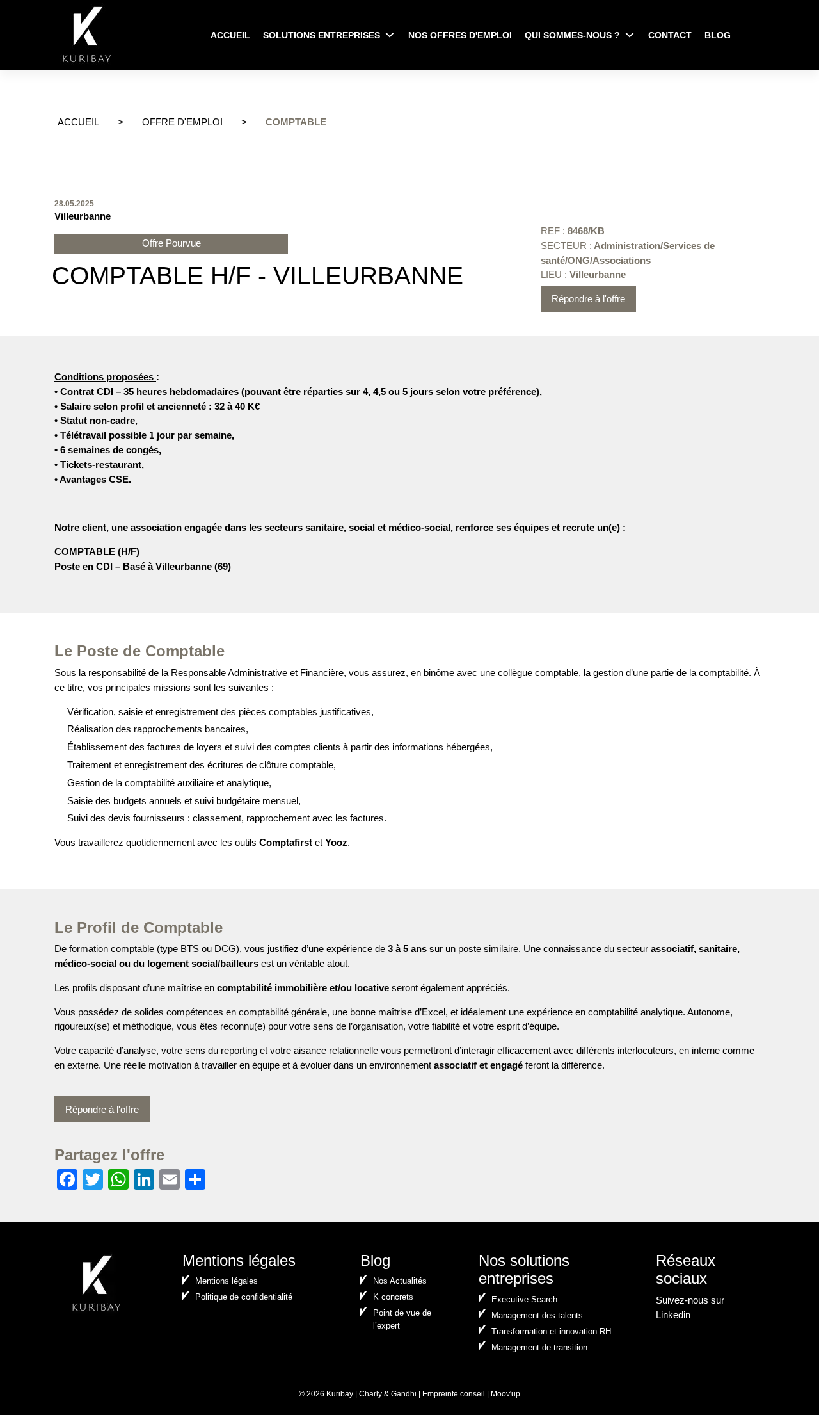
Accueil (230, 35)
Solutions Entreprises (321, 35)
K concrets (393, 1297)
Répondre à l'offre (588, 298)
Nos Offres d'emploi (460, 35)
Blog (717, 35)
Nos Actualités (400, 1281)
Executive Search (524, 1299)
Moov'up (505, 1393)
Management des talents (537, 1315)
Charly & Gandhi (388, 1393)
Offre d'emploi (182, 122)
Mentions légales (226, 1281)
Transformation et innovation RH (551, 1331)
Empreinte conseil (453, 1393)
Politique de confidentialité (243, 1297)
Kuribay (339, 1393)
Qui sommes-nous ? (572, 35)
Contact (670, 35)
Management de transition (539, 1347)
